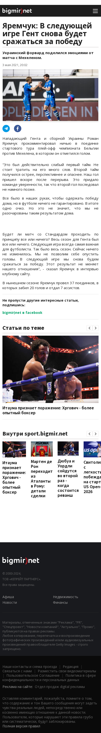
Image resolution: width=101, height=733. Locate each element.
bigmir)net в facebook (22, 312)
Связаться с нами (17, 671)
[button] (89, 328)
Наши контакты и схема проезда (29, 666)
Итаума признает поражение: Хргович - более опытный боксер (48, 410)
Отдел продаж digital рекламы (60, 686)
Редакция (70, 666)
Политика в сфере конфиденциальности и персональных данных (49, 677)
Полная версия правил (21, 726)
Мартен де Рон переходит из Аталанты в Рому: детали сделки (42, 478)
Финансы (60, 602)
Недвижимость (65, 596)
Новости (9, 602)
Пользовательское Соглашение (33, 675)
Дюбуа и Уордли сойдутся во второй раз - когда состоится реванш (68, 478)
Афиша (8, 596)
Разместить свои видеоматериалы (67, 671)
